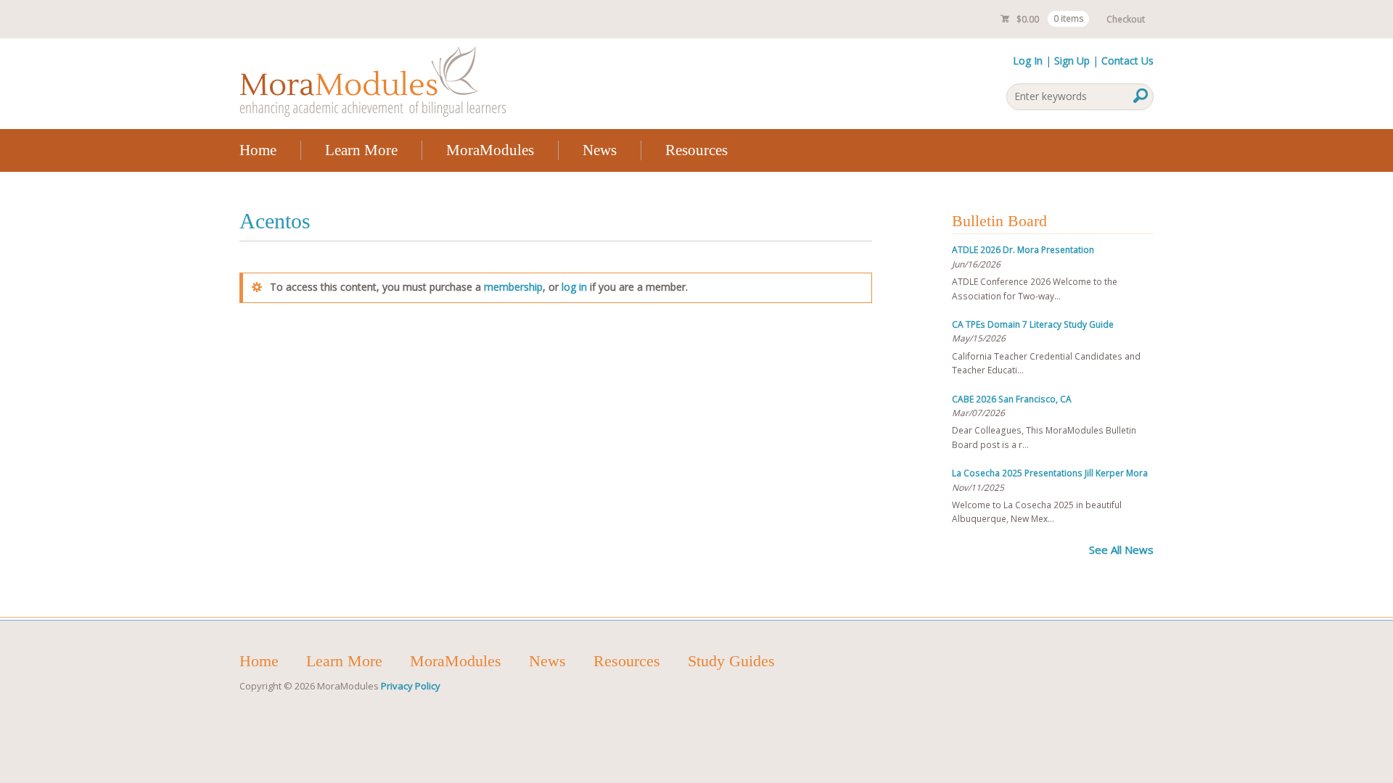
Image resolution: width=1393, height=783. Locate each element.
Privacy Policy (410, 685)
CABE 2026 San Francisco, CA (1012, 399)
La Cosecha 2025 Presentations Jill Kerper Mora (1050, 473)
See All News (1121, 549)
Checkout (1125, 19)
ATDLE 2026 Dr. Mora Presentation (1023, 250)
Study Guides (731, 661)
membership (513, 287)
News (600, 150)
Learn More (361, 150)
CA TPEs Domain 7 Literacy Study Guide (1033, 324)
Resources (696, 150)
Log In (1028, 60)
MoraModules (490, 150)
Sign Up (1072, 60)
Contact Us (1127, 60)
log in (574, 287)
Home (257, 150)
